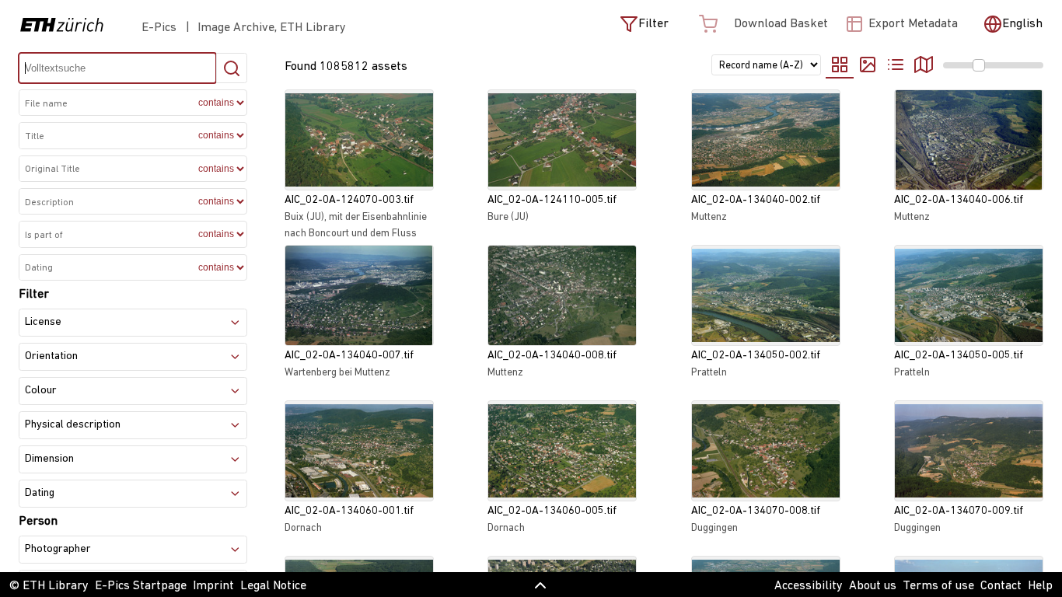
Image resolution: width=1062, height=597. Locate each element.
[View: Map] (924, 66)
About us (872, 586)
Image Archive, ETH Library (271, 28)
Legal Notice (273, 586)
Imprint (213, 586)
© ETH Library (49, 586)
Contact (1001, 586)
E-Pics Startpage (141, 586)
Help (1040, 586)
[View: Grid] (840, 66)
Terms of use (938, 586)
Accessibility (808, 586)
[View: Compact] (868, 66)
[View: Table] (896, 66)
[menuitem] (934, 65)
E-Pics (162, 28)
